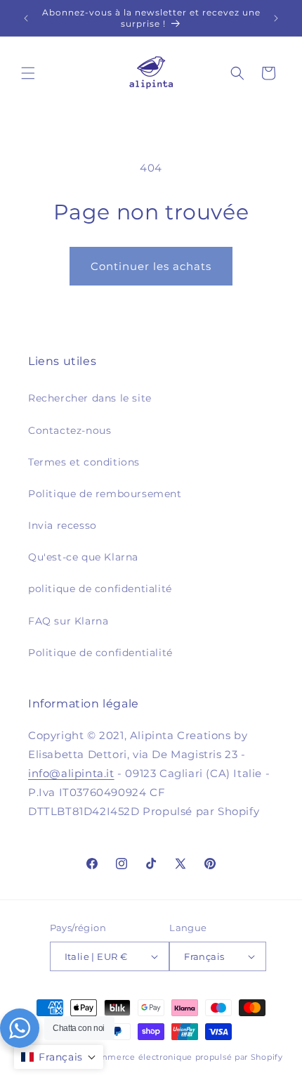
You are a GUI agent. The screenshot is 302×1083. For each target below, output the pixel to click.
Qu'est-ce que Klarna (83, 557)
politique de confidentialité (100, 588)
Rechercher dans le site (90, 398)
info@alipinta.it (71, 773)
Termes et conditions (84, 462)
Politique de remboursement (105, 493)
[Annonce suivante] (276, 18)
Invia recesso (62, 525)
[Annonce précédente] (26, 18)
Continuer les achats (151, 266)
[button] (28, 73)
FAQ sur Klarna (68, 621)
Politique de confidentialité (100, 652)
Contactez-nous (69, 430)
